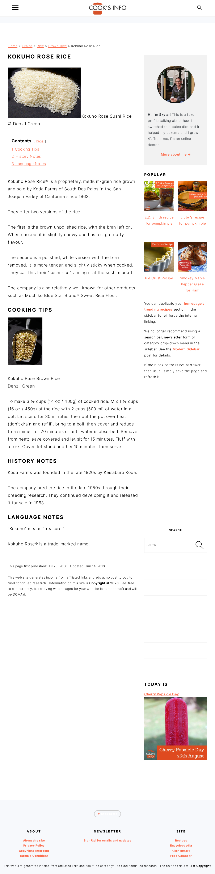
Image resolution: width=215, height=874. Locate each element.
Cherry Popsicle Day (161, 694)
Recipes (181, 840)
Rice (40, 46)
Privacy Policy (34, 845)
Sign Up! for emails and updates (107, 840)
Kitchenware (181, 850)
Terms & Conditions (34, 855)
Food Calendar (181, 855)
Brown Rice (57, 46)
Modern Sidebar (186, 349)
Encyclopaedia (181, 845)
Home (12, 46)
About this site (34, 840)
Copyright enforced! (34, 850)
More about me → (176, 154)
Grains (27, 46)
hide (39, 141)
